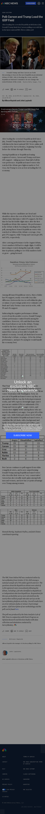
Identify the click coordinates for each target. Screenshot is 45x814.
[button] (42, 374)
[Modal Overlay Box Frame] (22, 407)
